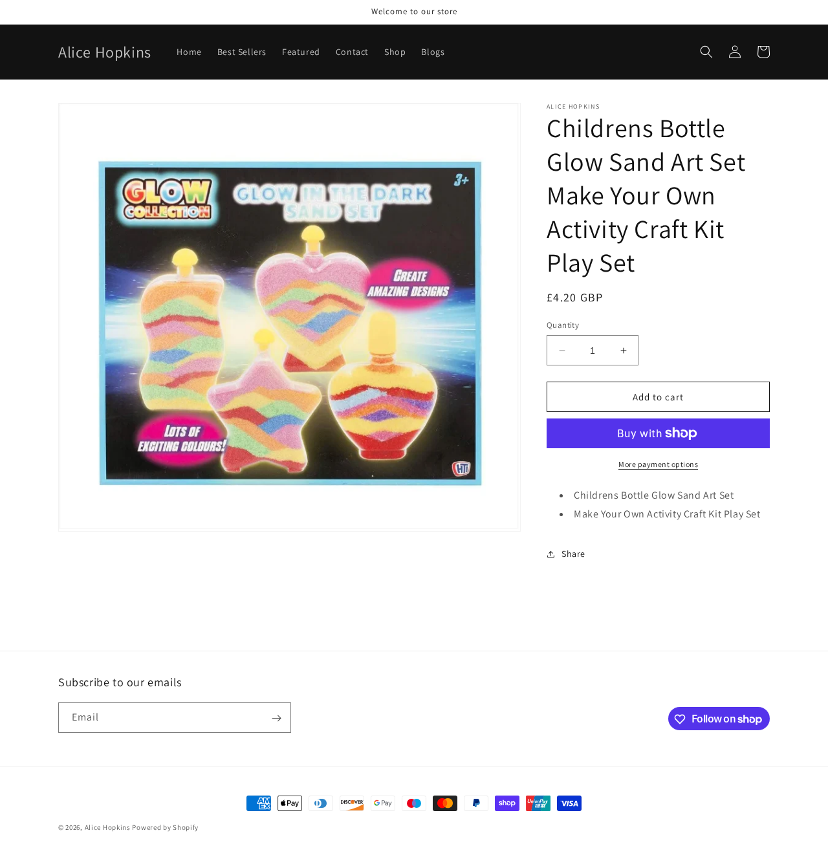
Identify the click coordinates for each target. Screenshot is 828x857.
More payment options (658, 464)
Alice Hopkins (108, 827)
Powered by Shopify (165, 827)
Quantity (563, 325)
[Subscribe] (276, 718)
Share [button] (573, 553)
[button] (706, 52)
